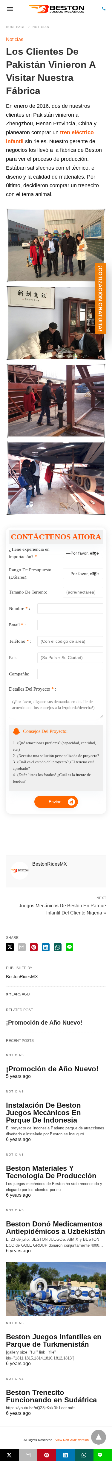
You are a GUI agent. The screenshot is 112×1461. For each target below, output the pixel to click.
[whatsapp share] (58, 947)
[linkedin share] (46, 947)
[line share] (69, 947)
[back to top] (98, 1437)
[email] (28, 1455)
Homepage (16, 27)
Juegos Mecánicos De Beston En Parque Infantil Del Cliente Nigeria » (62, 908)
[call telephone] (103, 9)
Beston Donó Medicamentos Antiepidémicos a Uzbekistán (55, 1227)
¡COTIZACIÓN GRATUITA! (100, 298)
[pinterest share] (34, 947)
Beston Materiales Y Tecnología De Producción (51, 1172)
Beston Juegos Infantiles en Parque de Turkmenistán (54, 1340)
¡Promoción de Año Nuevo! (44, 1022)
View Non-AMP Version (72, 1440)
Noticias (41, 27)
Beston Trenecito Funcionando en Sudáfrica (51, 1396)
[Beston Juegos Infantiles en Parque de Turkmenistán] (56, 1289)
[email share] (22, 947)
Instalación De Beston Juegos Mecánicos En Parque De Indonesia (43, 1112)
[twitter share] (10, 947)
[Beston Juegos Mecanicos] (56, 9)
